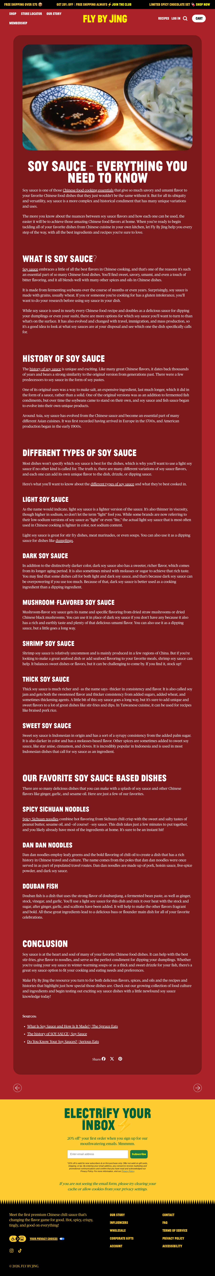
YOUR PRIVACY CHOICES (44, 1238)
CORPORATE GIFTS (122, 1238)
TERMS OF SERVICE (174, 1230)
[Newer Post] (198, 1088)
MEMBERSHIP (18, 23)
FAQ (164, 1222)
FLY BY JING (29, 1266)
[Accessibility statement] (17, 1239)
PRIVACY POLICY (173, 1238)
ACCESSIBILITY (172, 1246)
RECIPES (163, 18)
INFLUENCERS (119, 1222)
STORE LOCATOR (31, 14)
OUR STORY (54, 14)
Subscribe (139, 1154)
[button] (185, 18)
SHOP (12, 14)
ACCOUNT (116, 1246)
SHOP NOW (192, 4)
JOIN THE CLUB (110, 4)
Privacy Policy (128, 1171)
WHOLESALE (118, 1230)
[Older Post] (17, 1088)
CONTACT (168, 1215)
